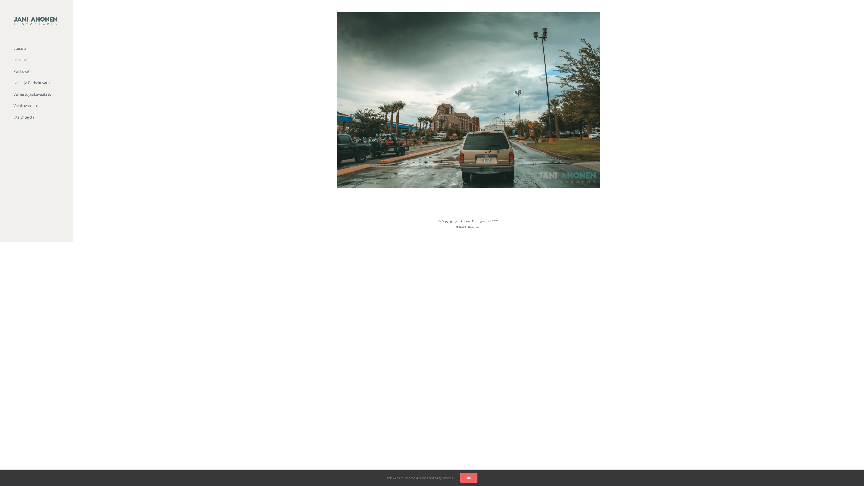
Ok (469, 478)
